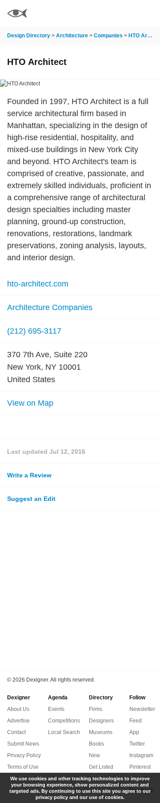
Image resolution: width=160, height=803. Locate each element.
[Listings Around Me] (124, 13)
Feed (135, 721)
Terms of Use (23, 767)
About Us (18, 709)
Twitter (137, 744)
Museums (100, 732)
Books (96, 744)
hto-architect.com (37, 283)
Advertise (18, 721)
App (134, 732)
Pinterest (140, 767)
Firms (95, 709)
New (94, 755)
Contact (16, 732)
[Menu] (148, 13)
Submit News (23, 744)
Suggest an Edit (31, 498)
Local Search (64, 732)
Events (56, 709)
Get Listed (101, 767)
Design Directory (28, 35)
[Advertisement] (80, 590)
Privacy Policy (24, 755)
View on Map (30, 403)
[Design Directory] (17, 14)
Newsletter (142, 709)
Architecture (72, 35)
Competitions (64, 721)
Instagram (141, 755)
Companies (108, 35)
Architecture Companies (49, 307)
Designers (101, 721)
